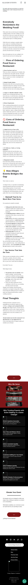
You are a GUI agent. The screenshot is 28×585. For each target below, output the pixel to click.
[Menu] (25, 2)
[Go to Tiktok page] (18, 539)
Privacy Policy (14, 559)
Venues (14, 398)
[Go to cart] (21, 3)
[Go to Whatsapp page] (21, 539)
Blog (12, 552)
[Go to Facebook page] (7, 539)
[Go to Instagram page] (11, 539)
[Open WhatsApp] (24, 581)
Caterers (14, 403)
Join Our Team (14, 557)
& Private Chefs (14, 404)
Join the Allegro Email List (14, 544)
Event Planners (13, 393)
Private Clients (14, 388)
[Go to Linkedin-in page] (15, 539)
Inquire (14, 377)
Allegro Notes (14, 549)
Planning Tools (14, 554)
